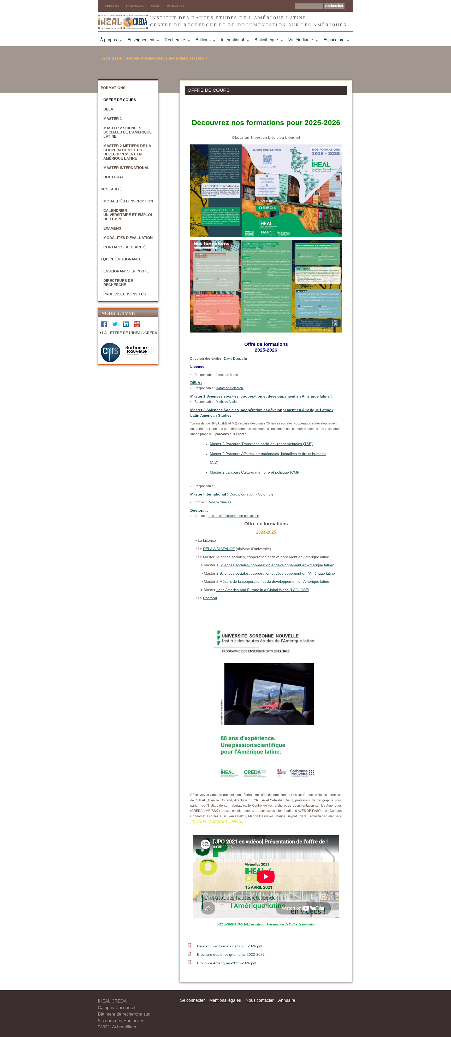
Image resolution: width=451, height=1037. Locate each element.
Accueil (113, 58)
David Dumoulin (235, 358)
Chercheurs (135, 6)
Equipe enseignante (121, 259)
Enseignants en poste (126, 271)
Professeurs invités (124, 294)
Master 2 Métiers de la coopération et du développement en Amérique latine (127, 152)
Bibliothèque (266, 40)
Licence (209, 540)
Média (155, 6)
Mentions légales (225, 1000)
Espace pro (334, 40)
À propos (108, 40)
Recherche (175, 40)
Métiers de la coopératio (239, 581)
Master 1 (112, 118)
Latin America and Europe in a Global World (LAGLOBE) (262, 590)
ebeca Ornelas (220, 502)
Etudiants (112, 6)
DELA (108, 109)
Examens (112, 228)
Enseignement (140, 40)
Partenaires (175, 6)
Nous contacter (260, 1000)
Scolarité (111, 189)
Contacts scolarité (124, 247)
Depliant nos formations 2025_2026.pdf (229, 946)
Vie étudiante (300, 40)
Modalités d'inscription (128, 201)
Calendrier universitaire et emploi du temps (127, 214)
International (232, 40)
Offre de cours (119, 100)
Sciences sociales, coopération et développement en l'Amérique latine (277, 573)
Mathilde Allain (226, 402)
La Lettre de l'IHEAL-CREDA (129, 333)
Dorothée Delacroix (230, 388)
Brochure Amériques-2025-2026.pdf (226, 963)
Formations (187, 58)
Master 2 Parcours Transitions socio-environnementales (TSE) (261, 444)
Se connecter (192, 1000)
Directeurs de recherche (118, 282)
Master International (126, 168)
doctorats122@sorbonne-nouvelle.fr (233, 516)
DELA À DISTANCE (219, 549)
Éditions (203, 40)
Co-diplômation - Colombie (232, 494)
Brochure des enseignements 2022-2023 (231, 954)
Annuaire (286, 1000)
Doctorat (113, 177)
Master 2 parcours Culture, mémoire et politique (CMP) (255, 472)
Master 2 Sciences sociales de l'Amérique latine (127, 132)
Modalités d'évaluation (128, 238)
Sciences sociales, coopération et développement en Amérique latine (276, 565)
